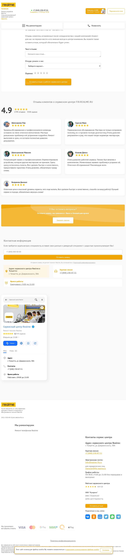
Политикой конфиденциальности (84, 262)
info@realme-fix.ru (93, 462)
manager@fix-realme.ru (95, 468)
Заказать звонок (63, 220)
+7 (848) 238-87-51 (40, 10)
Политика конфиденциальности (63, 541)
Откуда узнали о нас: (34, 61)
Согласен (105, 550)
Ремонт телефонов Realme (26, 430)
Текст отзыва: (31, 49)
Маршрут (12, 343)
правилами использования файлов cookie (82, 549)
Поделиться (87, 516)
